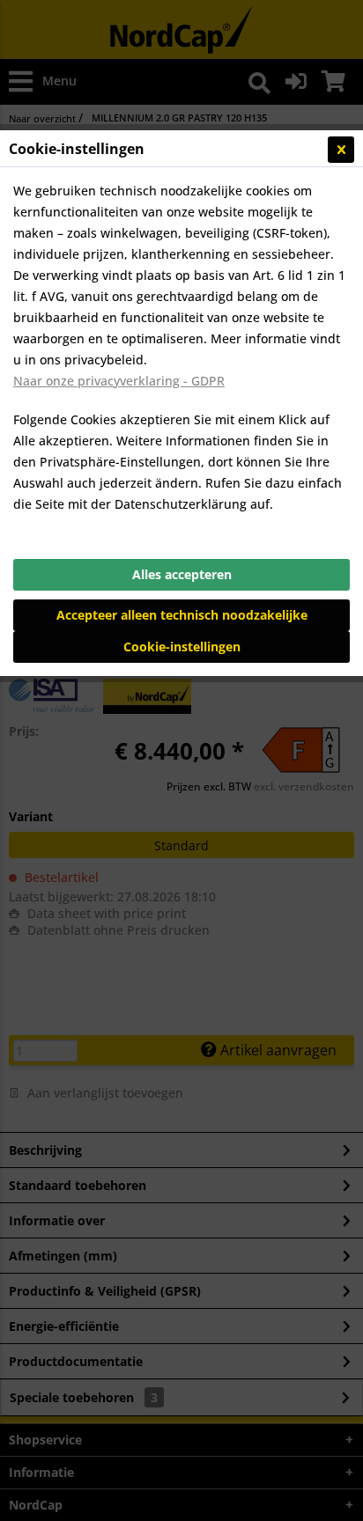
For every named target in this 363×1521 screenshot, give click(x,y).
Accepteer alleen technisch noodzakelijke (181, 614)
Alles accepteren (182, 574)
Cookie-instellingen (182, 646)
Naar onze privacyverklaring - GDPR (119, 380)
